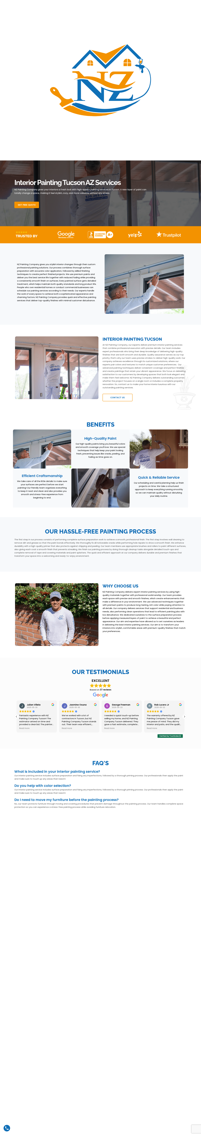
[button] (184, 717)
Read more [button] (24, 728)
